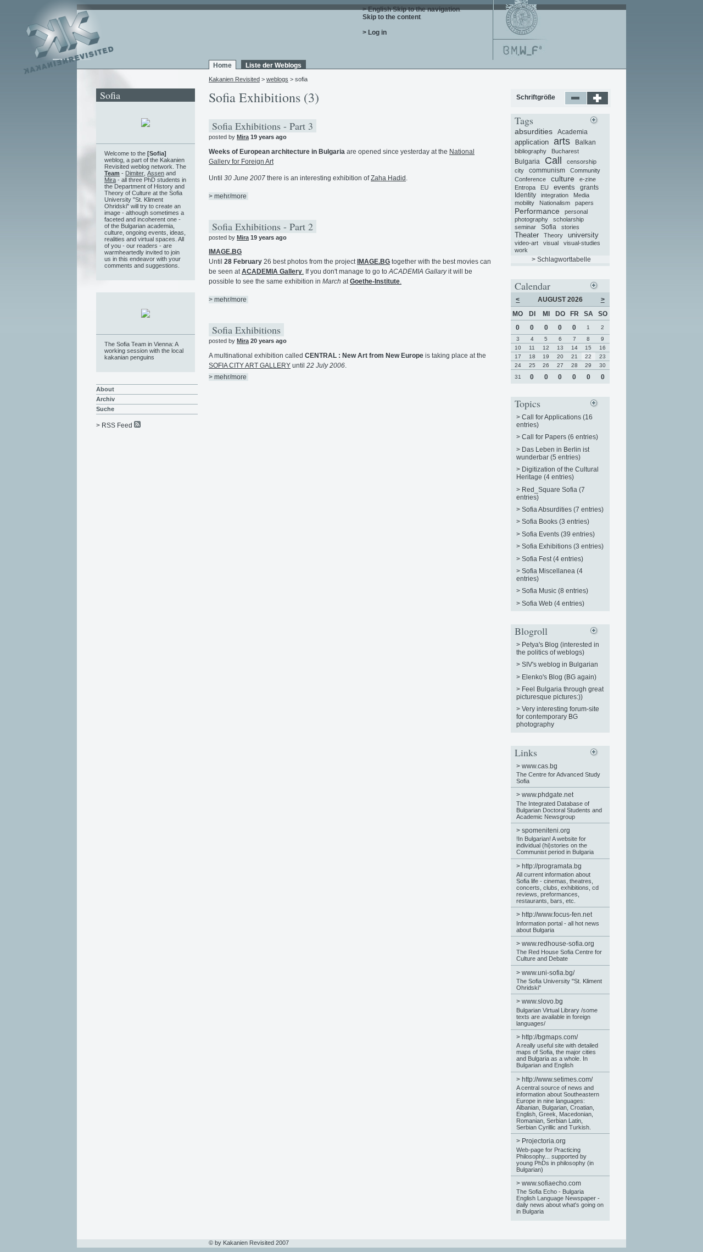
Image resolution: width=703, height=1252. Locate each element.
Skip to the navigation (426, 9)
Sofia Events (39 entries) (558, 534)
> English (376, 9)
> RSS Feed (114, 425)
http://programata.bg (552, 866)
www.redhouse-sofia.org (558, 944)
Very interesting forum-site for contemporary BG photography (557, 716)
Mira (243, 137)
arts (562, 141)
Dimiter (134, 173)
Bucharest (565, 151)
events (564, 187)
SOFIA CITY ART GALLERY (250, 365)
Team (112, 173)
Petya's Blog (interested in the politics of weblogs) (557, 648)
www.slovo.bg (542, 1001)
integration (554, 195)
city (519, 170)
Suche (105, 409)
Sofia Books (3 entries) (555, 521)
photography (531, 219)
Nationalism (554, 203)
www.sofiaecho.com (551, 1183)
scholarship (568, 219)
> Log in (374, 32)
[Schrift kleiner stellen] (576, 103)
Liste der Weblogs (274, 65)
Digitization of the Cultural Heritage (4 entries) (557, 473)
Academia (572, 132)
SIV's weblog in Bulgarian (560, 664)
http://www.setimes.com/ (557, 1079)
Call (553, 160)
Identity (525, 195)
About (105, 389)
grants (589, 187)
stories (570, 227)
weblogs (277, 79)
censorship (581, 161)
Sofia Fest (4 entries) (552, 559)
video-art (526, 243)
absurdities (534, 131)
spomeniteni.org (546, 830)
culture (562, 178)
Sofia (548, 227)
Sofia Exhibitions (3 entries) (563, 546)
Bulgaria (527, 161)
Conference (530, 179)
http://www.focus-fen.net (557, 914)
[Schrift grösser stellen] (598, 103)
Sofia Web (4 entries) (553, 603)
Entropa (525, 187)
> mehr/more (228, 196)
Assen (155, 173)
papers (584, 203)
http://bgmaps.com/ (550, 1037)
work (521, 250)
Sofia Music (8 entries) (555, 591)
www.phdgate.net (547, 795)
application (532, 142)
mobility (524, 203)
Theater (527, 235)
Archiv (105, 399)
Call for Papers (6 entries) (560, 437)
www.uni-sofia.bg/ (548, 973)
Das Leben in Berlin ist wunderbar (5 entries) (552, 453)
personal (576, 211)
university (583, 235)
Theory (553, 235)
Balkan (585, 142)
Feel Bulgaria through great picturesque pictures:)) (560, 693)
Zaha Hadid (388, 178)
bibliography (530, 151)
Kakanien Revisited (234, 79)
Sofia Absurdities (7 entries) (563, 509)
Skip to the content (391, 17)
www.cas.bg (539, 766)
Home (222, 65)
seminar (525, 227)
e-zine (587, 179)
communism (547, 170)
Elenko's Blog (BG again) (559, 677)
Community (585, 170)
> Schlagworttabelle (561, 259)
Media (581, 195)
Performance (537, 211)
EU (544, 187)
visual (551, 243)
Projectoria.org (544, 1141)
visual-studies (581, 243)
